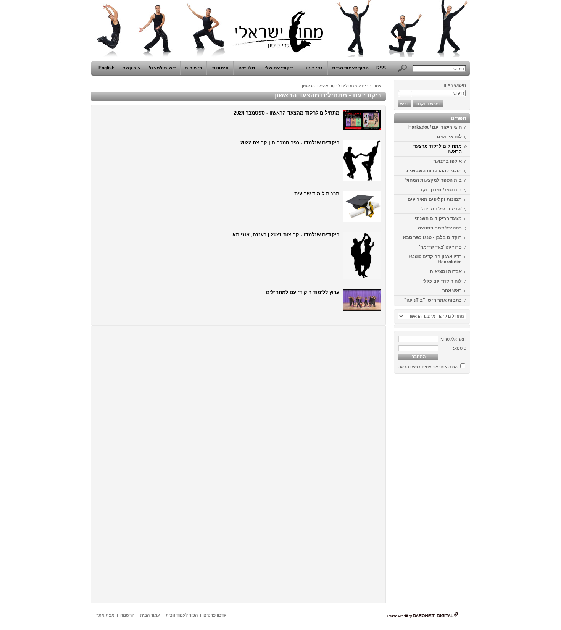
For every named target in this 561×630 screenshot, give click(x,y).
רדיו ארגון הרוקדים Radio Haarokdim (435, 259)
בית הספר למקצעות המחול (433, 180)
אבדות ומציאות (446, 271)
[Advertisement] (447, 491)
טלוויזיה (247, 68)
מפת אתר (105, 615)
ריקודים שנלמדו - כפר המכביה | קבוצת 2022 (289, 142)
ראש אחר (452, 290)
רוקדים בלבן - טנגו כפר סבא (432, 237)
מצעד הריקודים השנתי (438, 218)
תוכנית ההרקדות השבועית (434, 170)
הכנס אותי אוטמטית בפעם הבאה (428, 367)
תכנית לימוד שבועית (316, 194)
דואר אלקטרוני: (453, 339)
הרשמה (127, 615)
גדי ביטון (313, 68)
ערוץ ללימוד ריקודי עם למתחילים (302, 292)
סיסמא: (459, 348)
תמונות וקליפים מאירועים (435, 199)
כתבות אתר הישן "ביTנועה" (433, 300)
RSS (381, 68)
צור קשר (131, 68)
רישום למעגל (163, 68)
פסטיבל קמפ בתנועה (440, 228)
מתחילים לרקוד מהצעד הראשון (437, 149)
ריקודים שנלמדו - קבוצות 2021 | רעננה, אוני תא (285, 234)
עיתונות (220, 68)
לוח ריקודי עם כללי (442, 281)
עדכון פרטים (214, 615)
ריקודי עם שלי (279, 68)
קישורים (193, 68)
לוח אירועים (449, 136)
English (106, 68)
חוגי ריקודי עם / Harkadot (435, 127)
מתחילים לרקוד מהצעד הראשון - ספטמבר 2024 (286, 113)
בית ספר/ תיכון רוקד (441, 189)
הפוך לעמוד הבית (350, 68)
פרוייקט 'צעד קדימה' (440, 247)
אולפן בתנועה (447, 161)
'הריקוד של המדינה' (441, 209)
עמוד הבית (371, 86)
